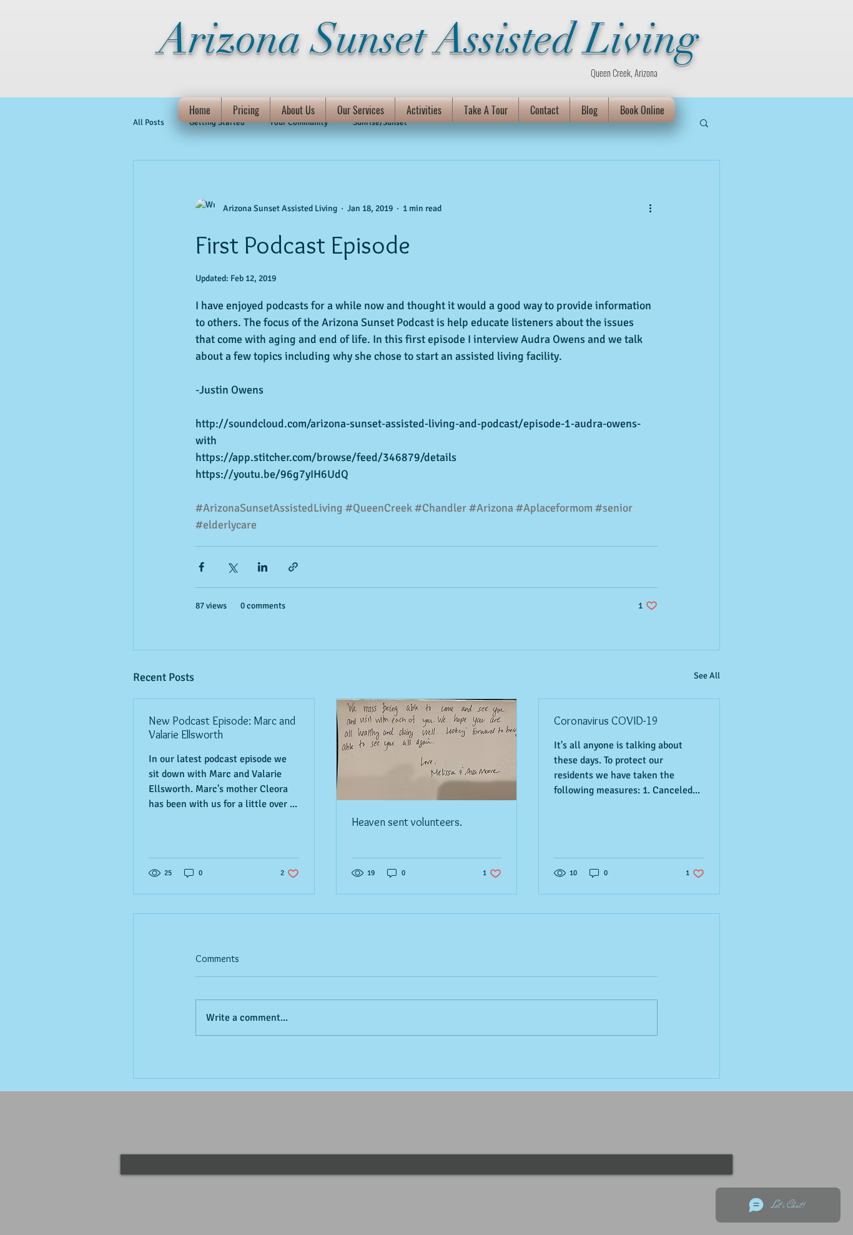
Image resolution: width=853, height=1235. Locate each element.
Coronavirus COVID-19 (606, 721)
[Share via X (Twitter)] (232, 567)
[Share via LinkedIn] (263, 567)
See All (707, 675)
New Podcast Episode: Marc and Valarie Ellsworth (222, 727)
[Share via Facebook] (201, 567)
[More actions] (650, 208)
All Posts (148, 122)
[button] (704, 122)
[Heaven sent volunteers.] (427, 749)
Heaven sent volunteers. (407, 822)
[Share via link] (293, 567)
